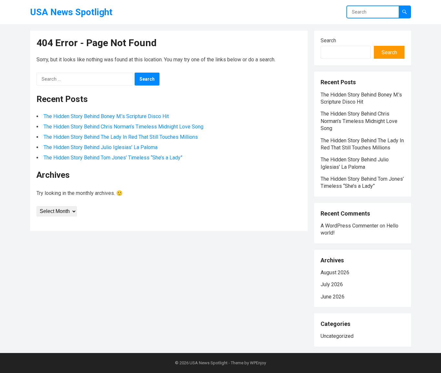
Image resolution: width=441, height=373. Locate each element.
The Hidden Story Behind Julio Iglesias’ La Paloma (101, 147)
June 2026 (332, 297)
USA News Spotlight (71, 12)
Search (328, 40)
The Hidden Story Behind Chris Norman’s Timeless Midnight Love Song (123, 127)
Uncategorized (337, 336)
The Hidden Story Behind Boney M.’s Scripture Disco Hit (106, 116)
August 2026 (335, 272)
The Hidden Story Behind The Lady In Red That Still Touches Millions (121, 137)
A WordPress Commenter (349, 226)
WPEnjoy (258, 362)
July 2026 (332, 284)
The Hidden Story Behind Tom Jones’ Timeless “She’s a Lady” (113, 158)
